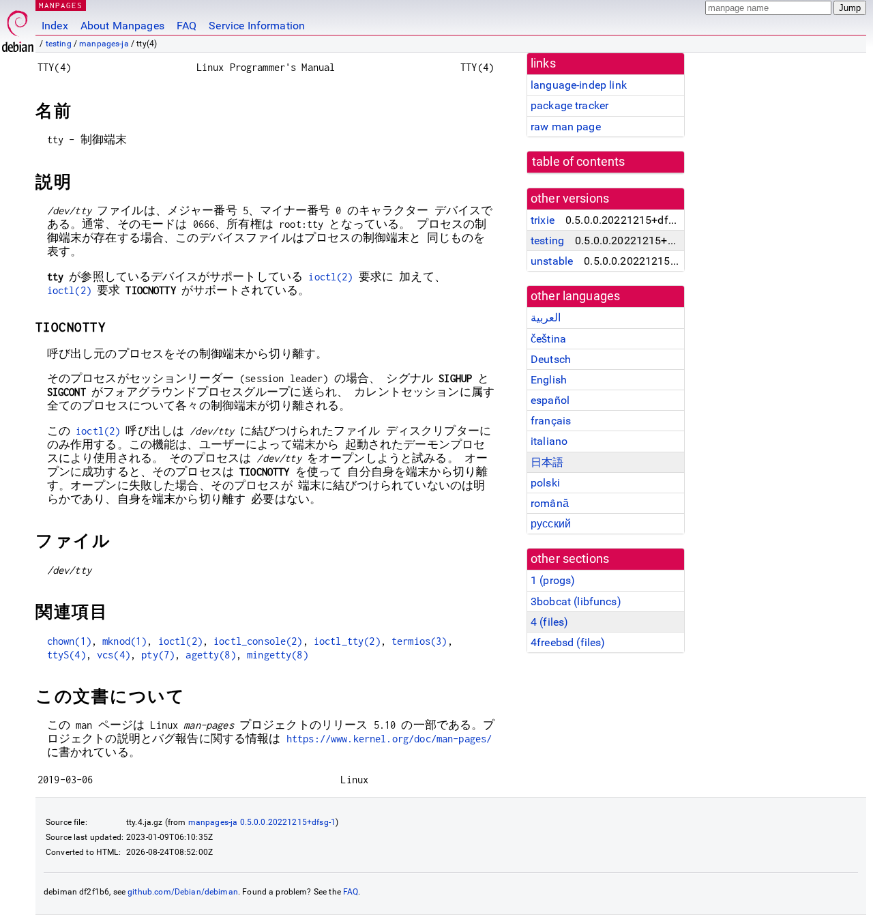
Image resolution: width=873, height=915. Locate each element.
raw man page (566, 126)
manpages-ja (104, 43)
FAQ (186, 25)
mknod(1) (124, 641)
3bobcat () (576, 601)
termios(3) (419, 641)
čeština (548, 338)
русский (551, 523)
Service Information (257, 25)
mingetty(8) (277, 654)
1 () (553, 580)
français (551, 420)
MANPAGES (61, 5)
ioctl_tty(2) (347, 641)
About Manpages (122, 25)
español (550, 400)
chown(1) (69, 641)
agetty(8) (210, 654)
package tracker (569, 105)
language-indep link (579, 84)
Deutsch (551, 359)
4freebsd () (568, 642)
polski (545, 482)
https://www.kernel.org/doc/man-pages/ (389, 738)
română (550, 503)
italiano (549, 441)
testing (59, 43)
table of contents (578, 162)
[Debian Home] (18, 27)
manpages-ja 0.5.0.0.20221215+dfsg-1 (262, 822)
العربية (546, 317)
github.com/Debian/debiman (183, 892)
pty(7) (158, 654)
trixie (542, 220)
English (549, 379)
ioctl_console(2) (257, 641)
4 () (549, 621)
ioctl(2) (330, 276)
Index (55, 25)
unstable (552, 261)
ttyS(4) (66, 654)
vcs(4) (113, 654)
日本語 (547, 462)
